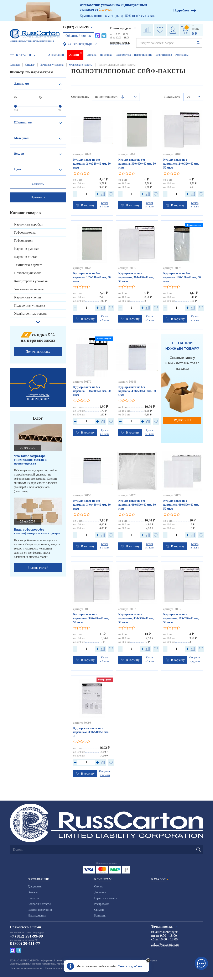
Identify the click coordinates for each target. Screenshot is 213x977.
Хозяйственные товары (30, 313)
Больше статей (38, 567)
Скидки (99, 909)
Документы (35, 886)
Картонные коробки (28, 224)
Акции (74, 54)
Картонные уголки (27, 297)
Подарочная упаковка (29, 305)
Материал (21, 138)
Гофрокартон (23, 240)
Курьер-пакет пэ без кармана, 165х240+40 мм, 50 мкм (92, 277)
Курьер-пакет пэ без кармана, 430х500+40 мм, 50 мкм (137, 391)
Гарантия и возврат (106, 898)
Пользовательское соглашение (61, 968)
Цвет (17, 169)
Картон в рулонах (26, 248)
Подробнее (182, 420)
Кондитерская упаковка (31, 281)
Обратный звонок (78, 35)
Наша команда (37, 915)
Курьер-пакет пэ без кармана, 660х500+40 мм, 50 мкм (137, 504)
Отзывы (32, 892)
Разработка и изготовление (134, 54)
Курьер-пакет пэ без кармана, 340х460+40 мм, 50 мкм (92, 504)
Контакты (181, 54)
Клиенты (33, 898)
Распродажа (101, 904)
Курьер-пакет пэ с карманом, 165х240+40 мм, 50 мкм (181, 618)
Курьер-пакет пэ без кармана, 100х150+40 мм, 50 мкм (182, 277)
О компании (56, 54)
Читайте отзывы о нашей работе (38, 396)
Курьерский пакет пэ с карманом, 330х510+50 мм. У (91, 732)
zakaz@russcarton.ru (120, 42)
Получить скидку (38, 351)
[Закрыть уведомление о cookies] (148, 961)
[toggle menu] (12, 55)
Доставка (106, 54)
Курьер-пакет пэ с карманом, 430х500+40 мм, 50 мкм (136, 618)
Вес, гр (19, 153)
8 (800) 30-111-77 (25, 943)
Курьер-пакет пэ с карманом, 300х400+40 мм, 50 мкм (136, 277)
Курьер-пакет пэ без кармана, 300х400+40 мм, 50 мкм (137, 163)
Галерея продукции (40, 909)
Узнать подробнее (130, 966)
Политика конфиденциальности (26, 968)
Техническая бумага (28, 265)
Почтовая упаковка (27, 273)
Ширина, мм (23, 122)
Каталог (24, 55)
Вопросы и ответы (39, 904)
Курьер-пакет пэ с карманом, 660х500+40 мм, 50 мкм (181, 504)
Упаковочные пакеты (29, 289)
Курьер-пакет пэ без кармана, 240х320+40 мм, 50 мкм (92, 163)
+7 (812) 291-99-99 (76, 27)
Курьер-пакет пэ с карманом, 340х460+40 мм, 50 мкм (91, 618)
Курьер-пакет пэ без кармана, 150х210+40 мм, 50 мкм (92, 391)
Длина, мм (21, 83)
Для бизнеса (164, 54)
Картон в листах (25, 257)
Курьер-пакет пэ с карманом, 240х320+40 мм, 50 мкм (181, 163)
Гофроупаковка (25, 232)
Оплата (92, 54)
